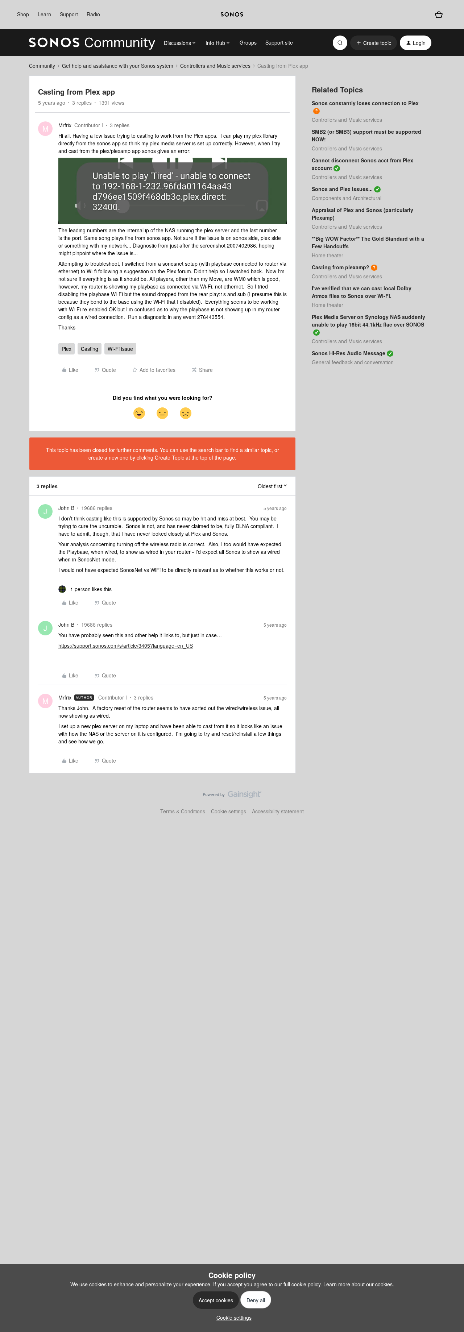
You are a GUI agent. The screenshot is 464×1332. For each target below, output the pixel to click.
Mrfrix (64, 125)
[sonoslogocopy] (232, 14)
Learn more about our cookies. (358, 1284)
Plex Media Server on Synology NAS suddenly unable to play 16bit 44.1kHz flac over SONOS (368, 320)
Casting (89, 348)
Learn (44, 14)
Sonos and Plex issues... (342, 188)
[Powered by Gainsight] (232, 796)
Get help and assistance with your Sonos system (117, 65)
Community (42, 65)
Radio (93, 14)
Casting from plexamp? (340, 267)
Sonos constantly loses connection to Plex (365, 103)
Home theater (327, 255)
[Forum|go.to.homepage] (92, 43)
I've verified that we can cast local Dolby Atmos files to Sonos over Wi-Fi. (361, 292)
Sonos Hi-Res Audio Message (348, 353)
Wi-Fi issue (120, 348)
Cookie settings (228, 811)
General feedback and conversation (353, 362)
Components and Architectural (346, 198)
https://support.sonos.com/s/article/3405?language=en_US (125, 645)
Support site (279, 42)
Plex (66, 348)
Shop (23, 14)
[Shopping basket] (439, 15)
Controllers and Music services (215, 65)
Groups (248, 42)
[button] (373, 43)
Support (69, 14)
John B (66, 507)
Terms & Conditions (182, 811)
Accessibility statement (278, 811)
